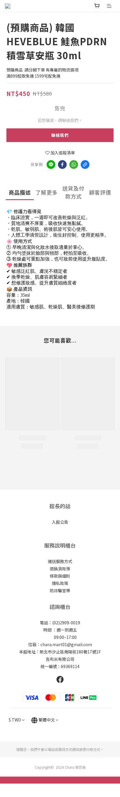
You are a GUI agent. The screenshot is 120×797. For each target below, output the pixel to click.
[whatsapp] (73, 164)
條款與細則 (60, 576)
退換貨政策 (60, 568)
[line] (51, 164)
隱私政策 (60, 583)
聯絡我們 (60, 135)
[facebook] (62, 164)
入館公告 (60, 522)
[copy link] (85, 164)
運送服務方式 (60, 561)
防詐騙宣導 (60, 590)
